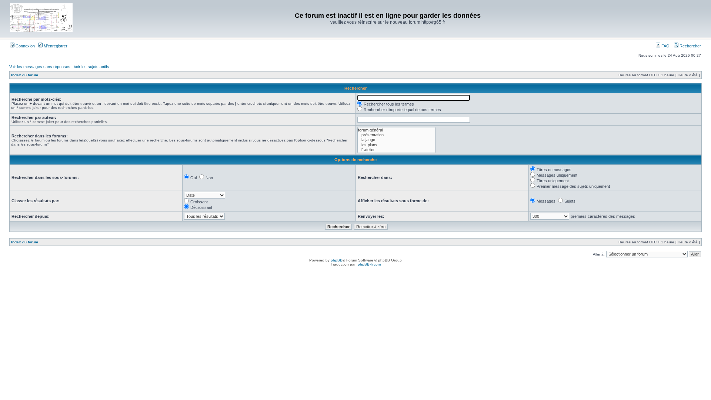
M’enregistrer (55, 46)
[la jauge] (396, 139)
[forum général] (396, 130)
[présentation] (396, 135)
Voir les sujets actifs (91, 66)
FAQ (665, 46)
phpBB (337, 260)
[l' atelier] (396, 149)
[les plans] (396, 145)
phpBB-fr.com (369, 264)
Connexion (24, 46)
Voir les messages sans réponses (39, 66)
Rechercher (689, 46)
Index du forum (24, 75)
